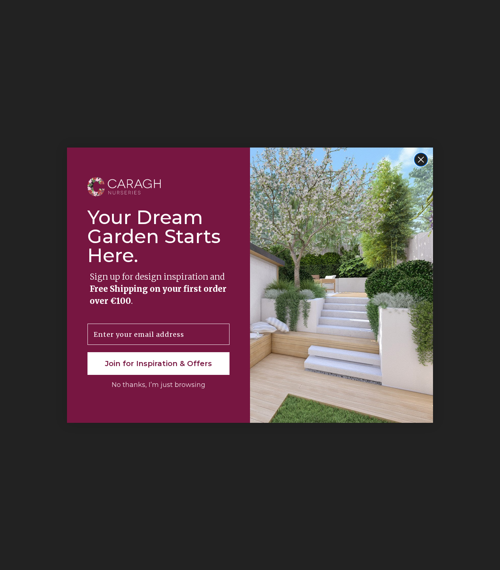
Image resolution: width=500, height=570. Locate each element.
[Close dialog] (421, 159)
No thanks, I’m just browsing (158, 385)
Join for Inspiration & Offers (158, 363)
